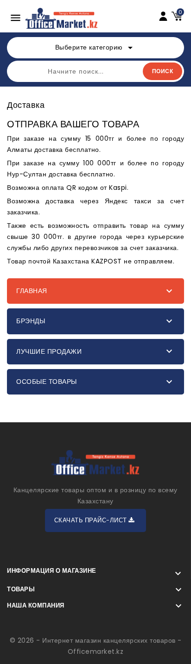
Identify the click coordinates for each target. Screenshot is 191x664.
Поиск (162, 71)
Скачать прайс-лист (91, 520)
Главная (31, 290)
